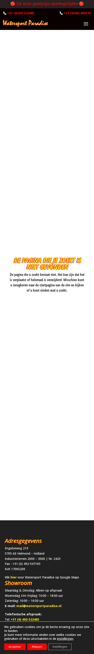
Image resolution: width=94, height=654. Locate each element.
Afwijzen (37, 647)
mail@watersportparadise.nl (38, 606)
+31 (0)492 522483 (20, 13)
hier (13, 577)
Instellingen (60, 647)
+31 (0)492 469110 (77, 13)
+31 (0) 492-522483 (25, 619)
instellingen (65, 639)
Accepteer (15, 647)
